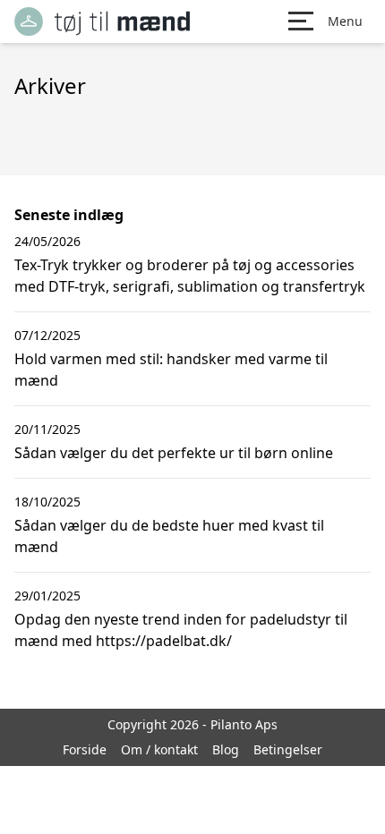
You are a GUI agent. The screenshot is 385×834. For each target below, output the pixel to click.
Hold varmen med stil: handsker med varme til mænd (171, 369)
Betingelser (287, 749)
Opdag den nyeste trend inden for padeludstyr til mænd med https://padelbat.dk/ (180, 630)
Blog (225, 749)
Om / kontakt (159, 749)
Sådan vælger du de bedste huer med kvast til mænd (169, 536)
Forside (85, 749)
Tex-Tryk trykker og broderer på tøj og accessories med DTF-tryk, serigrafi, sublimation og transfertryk (189, 275)
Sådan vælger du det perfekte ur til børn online (173, 453)
